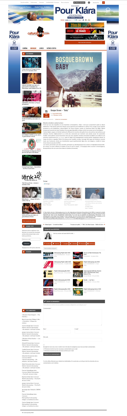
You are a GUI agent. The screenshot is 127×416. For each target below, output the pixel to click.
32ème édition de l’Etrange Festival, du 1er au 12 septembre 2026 (31, 70)
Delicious (92, 243)
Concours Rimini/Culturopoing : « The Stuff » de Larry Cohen (31, 378)
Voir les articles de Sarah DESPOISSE (64, 233)
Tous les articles (24, 2)
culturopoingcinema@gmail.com (92, 218)
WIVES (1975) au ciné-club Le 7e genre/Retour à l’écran (30, 215)
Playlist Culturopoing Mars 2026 (62, 289)
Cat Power (61, 137)
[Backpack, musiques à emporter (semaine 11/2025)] (52, 193)
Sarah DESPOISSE (57, 113)
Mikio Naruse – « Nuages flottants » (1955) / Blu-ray (31, 199)
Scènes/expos (51, 48)
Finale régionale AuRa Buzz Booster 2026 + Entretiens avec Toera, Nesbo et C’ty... (92, 272)
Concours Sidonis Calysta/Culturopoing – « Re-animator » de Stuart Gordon (31, 327)
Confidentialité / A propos (52, 2)
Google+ (65, 243)
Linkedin (74, 243)
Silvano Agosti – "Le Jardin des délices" (54, 224)
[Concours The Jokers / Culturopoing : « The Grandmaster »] (85, 37)
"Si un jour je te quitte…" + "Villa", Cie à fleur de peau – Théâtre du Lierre (86, 224)
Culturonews (34, 2)
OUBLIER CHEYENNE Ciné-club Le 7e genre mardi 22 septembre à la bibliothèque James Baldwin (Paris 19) (31, 86)
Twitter (57, 243)
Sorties (60, 115)
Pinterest (83, 243)
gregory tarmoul (26, 332)
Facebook (48, 243)
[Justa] (63, 12)
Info (89, 2)
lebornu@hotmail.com (68, 218)
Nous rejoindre (80, 2)
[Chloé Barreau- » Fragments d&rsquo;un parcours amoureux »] (73, 193)
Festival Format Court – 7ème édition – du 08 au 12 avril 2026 (31, 167)
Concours (41, 2)
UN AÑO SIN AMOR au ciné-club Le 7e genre (31, 119)
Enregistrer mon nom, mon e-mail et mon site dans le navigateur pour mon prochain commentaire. (69, 347)
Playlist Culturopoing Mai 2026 (62, 271)
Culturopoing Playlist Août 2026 (62, 253)
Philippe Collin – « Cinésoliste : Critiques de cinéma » (31, 321)
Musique (33, 48)
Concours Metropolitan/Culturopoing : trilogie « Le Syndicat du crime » (30, 397)
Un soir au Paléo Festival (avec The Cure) (92, 253)
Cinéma (24, 48)
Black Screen (25, 319)
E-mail (77, 329)
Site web (45, 337)
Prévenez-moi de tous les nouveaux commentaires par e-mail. (61, 349)
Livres (41, 48)
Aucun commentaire (48, 119)
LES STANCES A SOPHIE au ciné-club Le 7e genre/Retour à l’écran (31, 135)
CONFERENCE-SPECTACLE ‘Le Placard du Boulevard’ (31, 103)
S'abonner (26, 243)
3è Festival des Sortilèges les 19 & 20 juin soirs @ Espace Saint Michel (31, 151)
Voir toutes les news (29, 221)
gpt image (24, 389)
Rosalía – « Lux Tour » (89, 280)
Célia (23, 314)
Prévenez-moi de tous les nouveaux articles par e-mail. (59, 350)
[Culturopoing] (38, 39)
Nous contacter (65, 2)
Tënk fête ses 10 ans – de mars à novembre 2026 (30, 183)
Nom (44, 329)
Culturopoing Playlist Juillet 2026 (62, 262)
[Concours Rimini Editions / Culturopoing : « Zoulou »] (85, 25)
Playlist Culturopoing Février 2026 (92, 289)
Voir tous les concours (84, 42)
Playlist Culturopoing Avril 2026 (62, 280)
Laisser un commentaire (61, 119)
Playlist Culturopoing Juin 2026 (92, 262)
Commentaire (47, 308)
